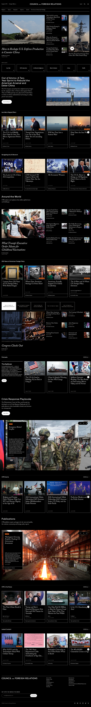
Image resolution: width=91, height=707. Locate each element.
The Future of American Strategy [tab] (9, 306)
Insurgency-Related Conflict (10, 428)
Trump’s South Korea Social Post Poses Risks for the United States (52, 49)
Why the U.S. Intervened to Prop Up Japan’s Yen (75, 238)
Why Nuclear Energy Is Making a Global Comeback (52, 28)
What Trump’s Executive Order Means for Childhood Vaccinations (14, 246)
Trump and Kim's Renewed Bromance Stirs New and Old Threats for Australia (34, 610)
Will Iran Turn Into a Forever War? (55, 134)
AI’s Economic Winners (56, 175)
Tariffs (83, 68)
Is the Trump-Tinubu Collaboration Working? (75, 210)
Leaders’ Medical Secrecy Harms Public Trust (53, 238)
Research (15, 9)
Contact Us (48, 683)
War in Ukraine (53, 68)
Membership (71, 678)
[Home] (45, 4)
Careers (48, 680)
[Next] (88, 132)
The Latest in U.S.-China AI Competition (12, 176)
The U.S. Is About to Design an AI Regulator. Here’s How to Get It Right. (79, 178)
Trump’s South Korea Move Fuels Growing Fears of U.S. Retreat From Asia (52, 212)
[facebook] (75, 703)
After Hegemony (73, 323)
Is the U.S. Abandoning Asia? (79, 608)
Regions (3, 9)
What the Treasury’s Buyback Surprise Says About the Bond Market (53, 39)
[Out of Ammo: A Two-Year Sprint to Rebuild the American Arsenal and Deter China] (67, 91)
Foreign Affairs (12, 4)
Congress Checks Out (12, 345)
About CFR (48, 678)
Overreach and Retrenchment (73, 333)
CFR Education (49, 682)
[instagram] (83, 703)
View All (85, 357)
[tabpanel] (45, 330)
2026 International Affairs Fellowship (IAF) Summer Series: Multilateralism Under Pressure (34, 500)
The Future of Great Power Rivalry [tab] (23, 306)
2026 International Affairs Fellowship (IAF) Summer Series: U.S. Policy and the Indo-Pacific (57, 500)
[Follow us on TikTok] (86, 703)
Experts (22, 9)
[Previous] (86, 423)
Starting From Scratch (52, 333)
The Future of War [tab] (52, 306)
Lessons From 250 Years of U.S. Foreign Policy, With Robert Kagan (11, 284)
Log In (81, 4)
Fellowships (71, 679)
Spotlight (4, 62)
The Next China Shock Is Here (12, 608)
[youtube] (80, 703)
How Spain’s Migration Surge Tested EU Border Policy (52, 225)
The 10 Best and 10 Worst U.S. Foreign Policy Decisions (80, 284)
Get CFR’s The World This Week (11, 692)
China (68, 68)
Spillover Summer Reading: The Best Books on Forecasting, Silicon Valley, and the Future (79, 381)
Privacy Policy (49, 685)
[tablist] (45, 306)
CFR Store (71, 682)
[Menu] (88, 4)
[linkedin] (77, 703)
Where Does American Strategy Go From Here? (34, 283)
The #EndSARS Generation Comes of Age (80, 651)
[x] (88, 703)
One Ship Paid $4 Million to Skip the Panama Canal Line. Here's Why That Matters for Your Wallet (57, 610)
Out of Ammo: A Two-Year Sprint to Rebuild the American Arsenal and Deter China (16, 82)
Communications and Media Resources (77, 683)
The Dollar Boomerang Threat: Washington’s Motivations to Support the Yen (75, 226)
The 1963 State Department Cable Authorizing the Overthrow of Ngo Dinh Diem (34, 653)
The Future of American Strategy (38, 9)
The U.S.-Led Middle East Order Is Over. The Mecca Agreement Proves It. (12, 136)
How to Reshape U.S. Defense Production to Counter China (23, 51)
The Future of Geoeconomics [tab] (38, 306)
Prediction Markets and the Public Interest (79, 498)
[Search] (84, 4)
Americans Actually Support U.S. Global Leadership (55, 284)
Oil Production (23, 68)
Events (27, 9)
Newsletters (71, 680)
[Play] (72, 48)
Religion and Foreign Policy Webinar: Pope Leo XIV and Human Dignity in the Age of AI (12, 500)
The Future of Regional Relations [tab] (67, 306)
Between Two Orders (52, 323)
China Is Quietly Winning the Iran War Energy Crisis (57, 379)
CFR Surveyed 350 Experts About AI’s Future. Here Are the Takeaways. (32, 178)
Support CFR (4, 4)
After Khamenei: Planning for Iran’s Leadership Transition (12, 539)
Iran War (8, 68)
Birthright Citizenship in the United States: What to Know (56, 652)
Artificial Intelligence (38, 68)
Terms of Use (71, 685)
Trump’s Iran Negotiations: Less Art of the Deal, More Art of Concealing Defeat (34, 136)
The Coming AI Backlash (76, 312)
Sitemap (48, 686)
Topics (9, 9)
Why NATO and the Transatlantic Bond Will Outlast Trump (53, 17)
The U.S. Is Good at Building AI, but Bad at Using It (33, 379)
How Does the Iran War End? (79, 134)
